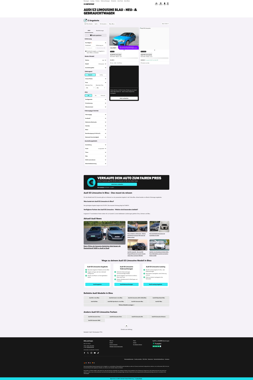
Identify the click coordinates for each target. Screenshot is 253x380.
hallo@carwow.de (90, 347)
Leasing (92, 1)
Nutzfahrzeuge (100, 30)
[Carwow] (89, 4)
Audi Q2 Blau (94, 301)
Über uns (111, 340)
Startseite (86, 332)
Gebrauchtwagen (105, 1)
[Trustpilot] (161, 344)
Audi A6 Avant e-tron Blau (115, 297)
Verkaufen (113, 1)
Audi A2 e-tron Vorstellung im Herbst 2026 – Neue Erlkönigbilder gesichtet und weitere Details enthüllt (159, 253)
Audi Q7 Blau (158, 301)
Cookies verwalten (138, 359)
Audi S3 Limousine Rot (137, 316)
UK (90, 362)
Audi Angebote (97, 284)
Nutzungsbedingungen (128, 359)
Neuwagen (86, 1)
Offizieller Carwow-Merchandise (116, 346)
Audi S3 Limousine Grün (116, 316)
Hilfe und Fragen (88, 341)
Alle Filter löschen (88, 24)
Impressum (167, 359)
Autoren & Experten (113, 344)
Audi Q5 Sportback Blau (159, 297)
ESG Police (145, 359)
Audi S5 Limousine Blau (137, 301)
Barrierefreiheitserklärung (159, 359)
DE (86, 362)
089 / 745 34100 (90, 345)
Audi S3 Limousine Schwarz (159, 316)
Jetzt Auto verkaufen (117, 184)
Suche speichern (96, 35)
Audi (91, 332)
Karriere (134, 342)
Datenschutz (150, 359)
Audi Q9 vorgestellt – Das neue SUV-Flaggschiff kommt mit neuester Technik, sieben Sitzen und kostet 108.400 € (137, 253)
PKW (89, 30)
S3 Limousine (96, 332)
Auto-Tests (120, 1)
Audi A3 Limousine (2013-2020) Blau (137, 297)
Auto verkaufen (100, 187)
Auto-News (127, 1)
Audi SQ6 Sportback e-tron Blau (116, 301)
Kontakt (111, 342)
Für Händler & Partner (137, 344)
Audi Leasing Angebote (155, 284)
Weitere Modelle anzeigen (126, 305)
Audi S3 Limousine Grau (94, 316)
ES (94, 362)
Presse (134, 340)
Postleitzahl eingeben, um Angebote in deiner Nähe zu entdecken (95, 52)
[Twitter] (88, 353)
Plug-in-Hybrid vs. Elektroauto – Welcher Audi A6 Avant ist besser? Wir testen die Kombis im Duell (137, 235)
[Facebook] (85, 353)
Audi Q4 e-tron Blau (94, 297)
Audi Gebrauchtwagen (126, 284)
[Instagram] (91, 353)
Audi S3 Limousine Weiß (94, 320)
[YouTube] (95, 353)
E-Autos (97, 1)
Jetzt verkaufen (124, 98)
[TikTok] (98, 353)
